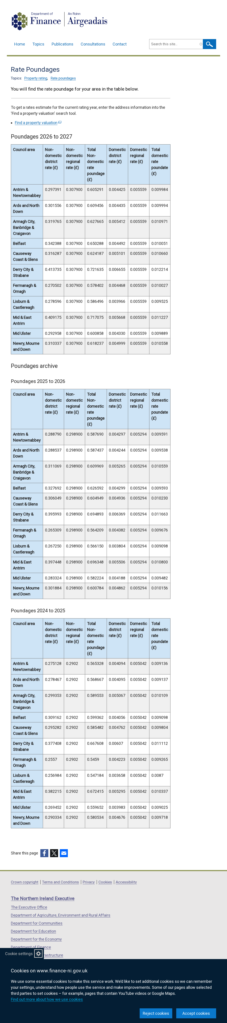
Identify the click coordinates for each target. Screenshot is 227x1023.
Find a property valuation (38, 122)
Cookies (105, 882)
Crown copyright (24, 882)
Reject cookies (156, 1013)
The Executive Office (29, 907)
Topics (38, 44)
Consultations (93, 44)
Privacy (89, 882)
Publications (62, 44)
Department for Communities (37, 923)
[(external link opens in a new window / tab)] (44, 853)
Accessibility (126, 882)
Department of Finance (31, 947)
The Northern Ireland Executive (42, 898)
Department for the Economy (36, 939)
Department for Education (33, 931)
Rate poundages (63, 78)
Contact (120, 44)
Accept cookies (196, 1013)
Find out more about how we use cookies (47, 999)
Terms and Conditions (60, 882)
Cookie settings (19, 953)
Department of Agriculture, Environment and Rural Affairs (60, 915)
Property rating (35, 78)
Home (19, 44)
